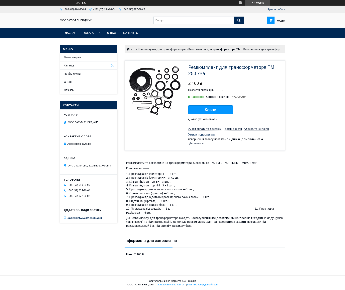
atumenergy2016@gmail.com (84, 217)
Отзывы (69, 90)
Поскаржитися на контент (171, 284)
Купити (210, 109)
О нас (111, 32)
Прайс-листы (72, 73)
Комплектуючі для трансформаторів (162, 49)
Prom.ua (191, 281)
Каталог (89, 32)
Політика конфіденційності (202, 284)
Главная (69, 32)
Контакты (131, 32)
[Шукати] (239, 20)
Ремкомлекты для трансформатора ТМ (214, 49)
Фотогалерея (72, 57)
